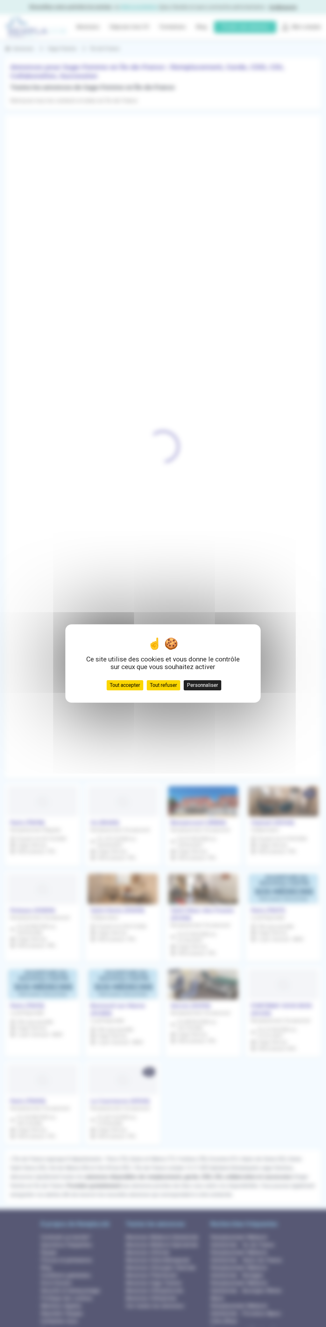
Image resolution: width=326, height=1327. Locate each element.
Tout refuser (163, 685)
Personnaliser (202, 685)
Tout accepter (125, 685)
